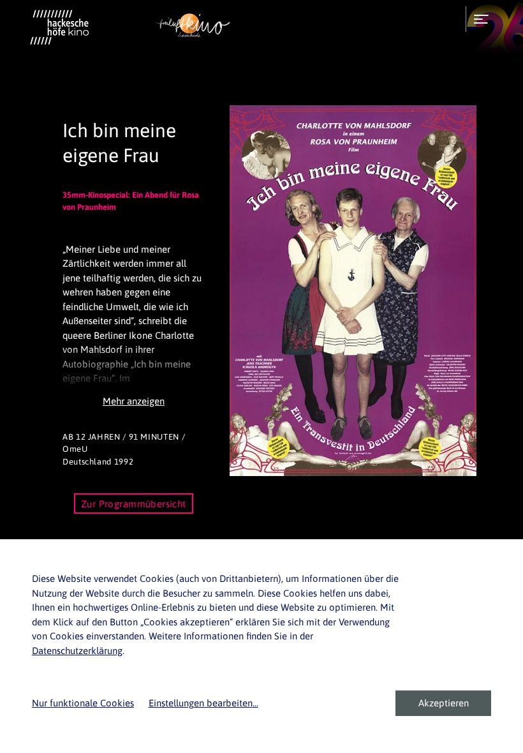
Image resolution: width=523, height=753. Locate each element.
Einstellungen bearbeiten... (203, 702)
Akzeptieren (443, 702)
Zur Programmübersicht (133, 503)
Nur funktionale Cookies (83, 702)
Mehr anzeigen (134, 401)
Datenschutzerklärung (77, 650)
